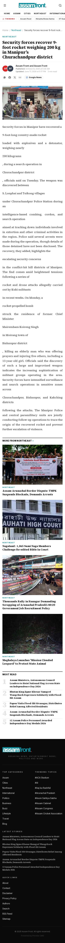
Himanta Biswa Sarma (45, 19)
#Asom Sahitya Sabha (46, 798)
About (5, 883)
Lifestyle (6, 813)
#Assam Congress (44, 808)
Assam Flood (25, 19)
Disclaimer (7, 893)
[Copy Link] (20, 77)
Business (6, 803)
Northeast (40, 13)
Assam (17, 13)
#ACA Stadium (42, 777)
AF (5, 68)
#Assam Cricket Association (48, 813)
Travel (5, 818)
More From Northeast (17, 440)
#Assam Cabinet (43, 803)
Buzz (4, 808)
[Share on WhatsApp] (4, 77)
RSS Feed (7, 913)
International (8, 793)
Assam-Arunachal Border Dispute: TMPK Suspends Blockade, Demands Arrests (28, 861)
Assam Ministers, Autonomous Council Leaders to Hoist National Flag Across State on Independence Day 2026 (30, 838)
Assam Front (22, 65)
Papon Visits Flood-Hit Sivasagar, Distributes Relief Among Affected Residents (32, 853)
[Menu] (4, 5)
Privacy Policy (9, 898)
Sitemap (6, 919)
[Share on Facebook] (10, 77)
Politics (5, 798)
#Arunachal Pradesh (45, 793)
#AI (36, 782)
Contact (6, 888)
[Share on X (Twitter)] (15, 77)
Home (7, 13)
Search (6, 908)
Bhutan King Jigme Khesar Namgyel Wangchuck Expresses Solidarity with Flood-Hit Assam (27, 846)
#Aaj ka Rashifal (43, 788)
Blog (4, 823)
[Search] (60, 5)
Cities (27, 13)
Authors (6, 903)
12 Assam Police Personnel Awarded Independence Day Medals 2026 (31, 868)
